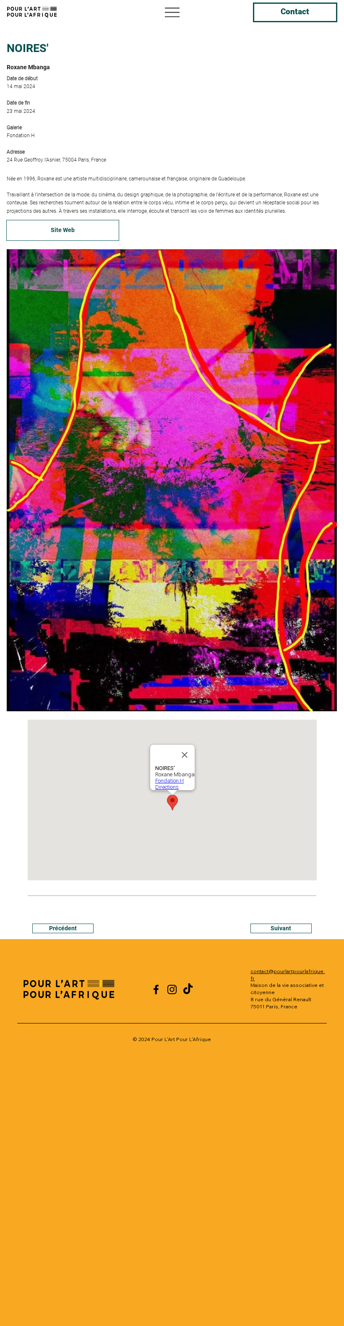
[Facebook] (156, 989)
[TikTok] (188, 989)
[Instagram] (172, 989)
